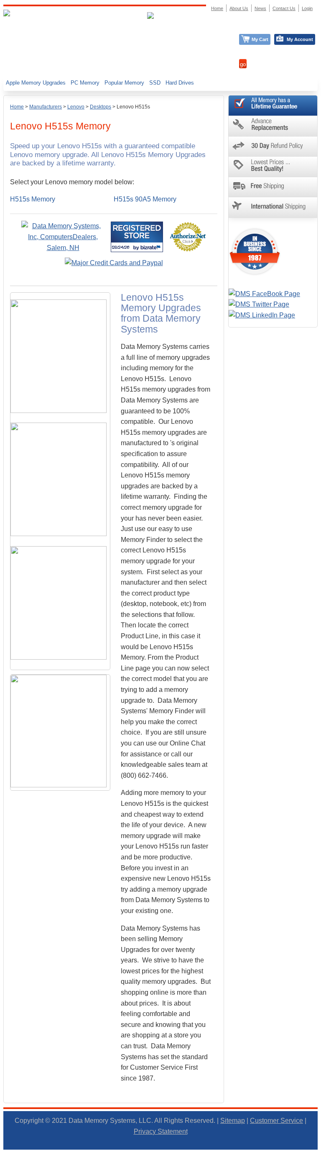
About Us (238, 8)
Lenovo (75, 107)
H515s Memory (32, 199)
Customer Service (276, 1120)
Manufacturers (45, 107)
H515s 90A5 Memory (145, 199)
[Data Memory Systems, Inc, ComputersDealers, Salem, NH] (63, 247)
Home (17, 107)
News (260, 8)
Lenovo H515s (133, 107)
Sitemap (232, 1120)
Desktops (100, 107)
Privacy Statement (161, 1131)
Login (307, 8)
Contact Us (284, 8)
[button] (320, 1149)
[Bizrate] (151, 247)
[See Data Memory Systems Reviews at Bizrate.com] (137, 237)
